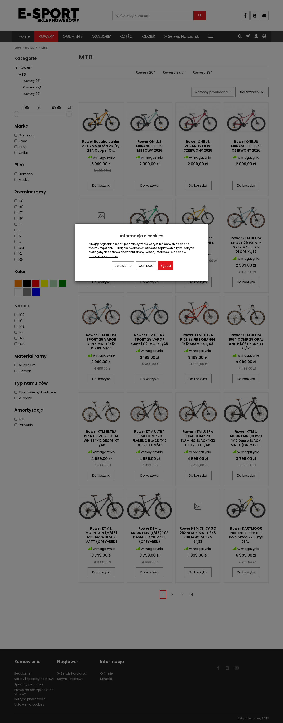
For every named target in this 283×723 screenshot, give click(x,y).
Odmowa (146, 265)
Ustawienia (123, 265)
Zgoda (166, 265)
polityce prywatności (103, 256)
